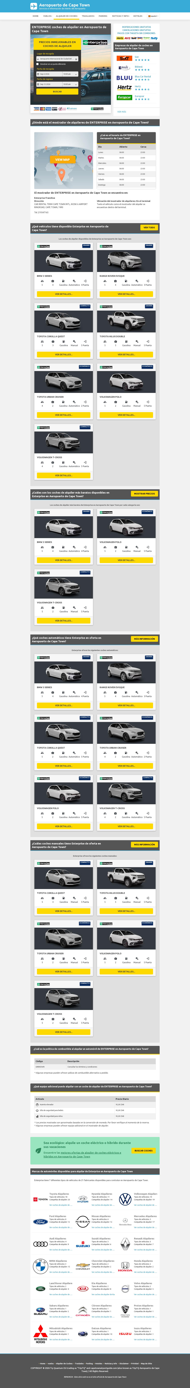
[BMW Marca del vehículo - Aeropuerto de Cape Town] (40, 1266)
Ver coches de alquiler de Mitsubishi (63, 1340)
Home (35, 16)
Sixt (137, 57)
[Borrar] (76, 59)
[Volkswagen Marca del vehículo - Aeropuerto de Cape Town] (125, 1199)
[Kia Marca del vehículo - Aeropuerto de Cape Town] (83, 1288)
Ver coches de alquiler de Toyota (62, 1205)
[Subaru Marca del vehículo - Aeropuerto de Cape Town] (40, 1311)
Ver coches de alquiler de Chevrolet (106, 1272)
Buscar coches (144, 1150)
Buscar (57, 91)
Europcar (139, 96)
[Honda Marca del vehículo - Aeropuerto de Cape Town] (125, 1266)
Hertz (138, 86)
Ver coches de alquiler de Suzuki (105, 1250)
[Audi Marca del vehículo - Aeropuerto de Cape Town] (40, 1244)
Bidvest (139, 66)
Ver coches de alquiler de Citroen (105, 1317)
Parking (103, 16)
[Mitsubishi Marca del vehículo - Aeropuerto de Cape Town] (40, 1334)
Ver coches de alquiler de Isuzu (146, 1340)
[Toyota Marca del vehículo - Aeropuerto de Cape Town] (40, 1199)
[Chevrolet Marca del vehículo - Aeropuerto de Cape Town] (83, 1266)
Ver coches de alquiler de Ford (61, 1227)
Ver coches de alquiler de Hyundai (105, 1205)
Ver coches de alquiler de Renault (147, 1250)
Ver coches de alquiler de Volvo (146, 1294)
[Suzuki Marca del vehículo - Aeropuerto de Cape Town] (83, 1244)
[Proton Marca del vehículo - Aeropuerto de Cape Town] (125, 1311)
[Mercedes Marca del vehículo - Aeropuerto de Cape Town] (125, 1221)
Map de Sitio (146, 1364)
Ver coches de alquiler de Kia (103, 1294)
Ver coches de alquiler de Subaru (62, 1317)
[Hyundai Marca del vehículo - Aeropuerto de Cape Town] (83, 1199)
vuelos (47, 16)
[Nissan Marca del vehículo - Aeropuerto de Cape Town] (83, 1221)
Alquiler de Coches (66, 16)
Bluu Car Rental (143, 76)
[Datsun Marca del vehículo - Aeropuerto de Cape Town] (83, 1333)
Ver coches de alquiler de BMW (61, 1272)
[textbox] (57, 58)
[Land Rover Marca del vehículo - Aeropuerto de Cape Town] (40, 1288)
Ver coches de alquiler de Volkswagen (149, 1205)
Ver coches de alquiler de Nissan (105, 1227)
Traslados (88, 16)
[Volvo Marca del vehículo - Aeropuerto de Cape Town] (125, 1288)
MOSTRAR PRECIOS (144, 493)
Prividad (135, 1364)
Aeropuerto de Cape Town (64, 6)
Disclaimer (124, 1364)
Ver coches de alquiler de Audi (61, 1250)
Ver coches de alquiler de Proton (147, 1317)
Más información (144, 639)
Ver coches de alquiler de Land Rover (64, 1294)
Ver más (121, 112)
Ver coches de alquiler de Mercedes (148, 1227)
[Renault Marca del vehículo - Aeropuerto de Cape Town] (125, 1244)
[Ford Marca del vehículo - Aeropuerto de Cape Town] (40, 1222)
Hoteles (137, 16)
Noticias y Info (120, 16)
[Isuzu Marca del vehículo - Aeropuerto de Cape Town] (125, 1333)
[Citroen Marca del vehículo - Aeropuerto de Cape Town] (83, 1311)
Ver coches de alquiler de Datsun (105, 1340)
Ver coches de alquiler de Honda (147, 1272)
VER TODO (149, 227)
